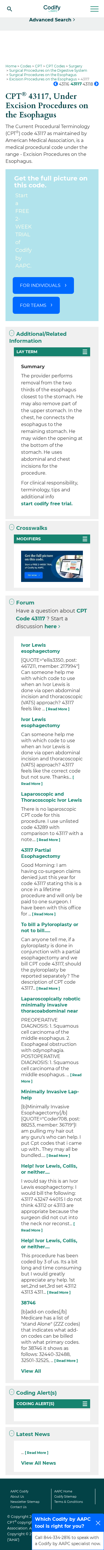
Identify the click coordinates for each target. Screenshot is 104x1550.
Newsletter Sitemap (25, 1502)
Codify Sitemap (65, 1497)
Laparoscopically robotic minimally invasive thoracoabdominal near (50, 1005)
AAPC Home (63, 1491)
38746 (28, 1303)
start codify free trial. (47, 503)
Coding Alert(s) (36, 1393)
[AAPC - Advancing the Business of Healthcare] (52, 8)
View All (31, 1371)
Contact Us (18, 1507)
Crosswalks (31, 528)
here (50, 626)
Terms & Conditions (68, 1502)
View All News (38, 1463)
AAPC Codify (19, 1491)
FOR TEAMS (33, 305)
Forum (25, 603)
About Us (17, 1497)
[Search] (9, 8)
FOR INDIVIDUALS (40, 285)
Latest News (33, 1434)
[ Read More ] (57, 709)
